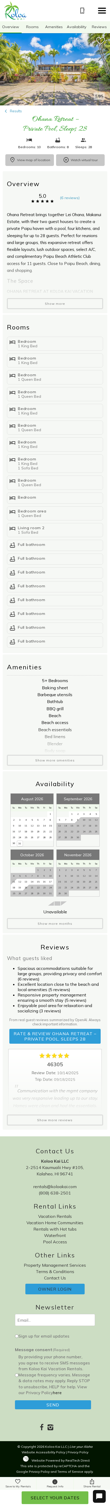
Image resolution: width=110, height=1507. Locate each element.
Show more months (55, 924)
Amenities (54, 26)
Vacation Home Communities (54, 1222)
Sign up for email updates (43, 1336)
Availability (77, 26)
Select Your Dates (55, 1497)
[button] (102, 10)
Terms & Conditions (55, 1271)
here (57, 1392)
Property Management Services (55, 1265)
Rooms (32, 26)
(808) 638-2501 (55, 1193)
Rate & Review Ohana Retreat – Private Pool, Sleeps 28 (55, 1036)
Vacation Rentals (55, 1216)
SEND (52, 1404)
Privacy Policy (78, 1452)
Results (15, 111)
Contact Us (55, 1278)
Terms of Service (70, 1472)
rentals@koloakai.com (55, 1186)
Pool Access (55, 1241)
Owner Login (55, 1289)
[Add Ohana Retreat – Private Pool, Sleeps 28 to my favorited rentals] (100, 41)
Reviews (99, 26)
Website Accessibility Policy (43, 1452)
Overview (10, 26)
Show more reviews (55, 1120)
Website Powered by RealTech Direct (61, 1460)
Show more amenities (55, 760)
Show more (55, 304)
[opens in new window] (41, 1427)
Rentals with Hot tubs (55, 1229)
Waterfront (55, 1235)
